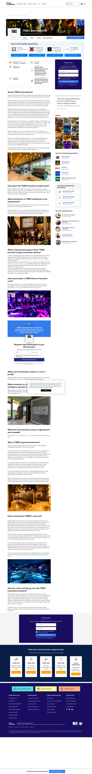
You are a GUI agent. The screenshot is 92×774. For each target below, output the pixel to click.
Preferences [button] (51, 387)
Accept (46, 390)
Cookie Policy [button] (56, 386)
